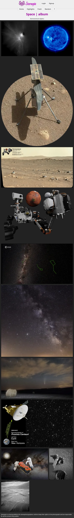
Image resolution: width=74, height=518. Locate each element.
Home (21, 9)
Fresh (40, 9)
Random (48, 9)
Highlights (30, 9)
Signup (51, 3)
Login (44, 3)
